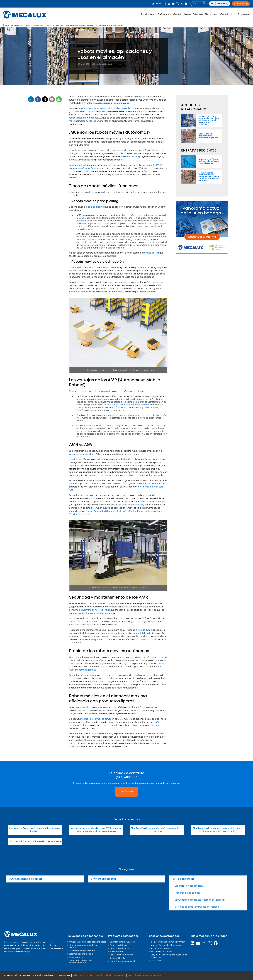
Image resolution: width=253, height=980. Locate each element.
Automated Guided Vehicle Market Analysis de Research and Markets (123, 484)
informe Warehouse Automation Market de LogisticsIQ (107, 108)
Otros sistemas (76, 957)
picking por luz (151, 253)
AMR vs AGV (34, 148)
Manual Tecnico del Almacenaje (166, 945)
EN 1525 (158, 604)
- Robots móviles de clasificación (44, 136)
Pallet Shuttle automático (122, 955)
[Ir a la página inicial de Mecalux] (4, 25)
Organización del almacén (189, 886)
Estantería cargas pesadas (82, 951)
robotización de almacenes (83, 118)
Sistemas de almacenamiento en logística (197, 907)
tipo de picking (96, 207)
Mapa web (119, 975)
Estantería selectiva (119, 948)
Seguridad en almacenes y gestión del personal (200, 900)
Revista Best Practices (161, 952)
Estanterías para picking (81, 954)
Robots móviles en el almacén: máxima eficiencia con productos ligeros (44, 171)
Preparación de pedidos (187, 893)
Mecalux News (182, 14)
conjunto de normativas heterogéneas (89, 610)
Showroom (211, 14)
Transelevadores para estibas (124, 961)
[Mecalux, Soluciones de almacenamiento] (25, 19)
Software (164, 14)
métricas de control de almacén (97, 719)
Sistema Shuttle (117, 958)
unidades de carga (131, 157)
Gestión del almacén (183, 879)
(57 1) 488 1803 (126, 777)
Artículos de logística (161, 948)
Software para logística (103, 879)
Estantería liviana (118, 945)
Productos (148, 14)
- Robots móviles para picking (42, 132)
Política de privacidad (99, 975)
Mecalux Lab (228, 14)
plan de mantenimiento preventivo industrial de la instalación (128, 633)
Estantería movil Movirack (122, 942)
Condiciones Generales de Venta (145, 975)
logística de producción (130, 505)
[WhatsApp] (52, 101)
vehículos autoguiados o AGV (84, 454)
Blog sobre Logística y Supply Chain (168, 942)
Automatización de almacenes (25, 879)
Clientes (198, 14)
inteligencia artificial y (128, 405)
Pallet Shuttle (116, 952)
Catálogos (156, 960)
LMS (156, 722)
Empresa (243, 14)
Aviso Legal (79, 975)
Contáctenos (126, 792)
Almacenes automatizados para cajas (87, 942)
